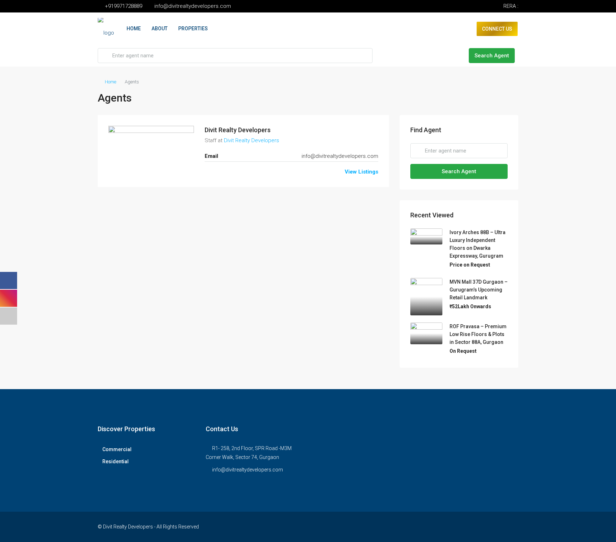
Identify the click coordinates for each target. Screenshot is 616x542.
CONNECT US (497, 29)
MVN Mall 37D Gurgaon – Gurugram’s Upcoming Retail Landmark (479, 289)
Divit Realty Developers (238, 130)
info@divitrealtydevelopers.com (340, 156)
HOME (134, 28)
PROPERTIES (193, 28)
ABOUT (160, 28)
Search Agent (491, 55)
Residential (115, 461)
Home (110, 81)
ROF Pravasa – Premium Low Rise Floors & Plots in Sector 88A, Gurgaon (478, 334)
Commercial (117, 449)
